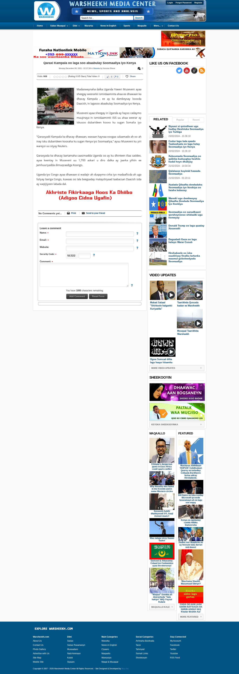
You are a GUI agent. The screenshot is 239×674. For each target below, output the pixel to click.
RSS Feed (175, 657)
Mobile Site (38, 662)
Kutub (70, 657)
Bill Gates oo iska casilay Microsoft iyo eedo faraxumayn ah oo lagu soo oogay (190, 499)
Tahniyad (140, 649)
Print (73, 213)
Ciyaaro (105, 649)
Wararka (96, 68)
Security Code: (47, 254)
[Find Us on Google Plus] (194, 73)
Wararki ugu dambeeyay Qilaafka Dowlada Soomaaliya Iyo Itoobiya (186, 201)
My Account (175, 641)
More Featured (189, 617)
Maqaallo (105, 653)
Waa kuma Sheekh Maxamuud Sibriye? (191, 582)
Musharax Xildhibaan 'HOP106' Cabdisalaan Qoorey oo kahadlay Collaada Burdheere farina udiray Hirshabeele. (191, 471)
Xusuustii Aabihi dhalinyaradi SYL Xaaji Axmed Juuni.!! (162, 513)
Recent (196, 120)
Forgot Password (184, 3)
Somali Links (142, 653)
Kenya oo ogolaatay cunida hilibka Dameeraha (191, 522)
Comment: (46, 261)
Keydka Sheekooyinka (164, 424)
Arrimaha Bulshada (145, 641)
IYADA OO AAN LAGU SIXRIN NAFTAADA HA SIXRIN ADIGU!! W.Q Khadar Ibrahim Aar (190, 608)
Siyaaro (71, 662)
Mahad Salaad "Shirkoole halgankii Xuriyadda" (161, 305)
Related (160, 119)
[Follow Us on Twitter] (179, 73)
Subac (70, 641)
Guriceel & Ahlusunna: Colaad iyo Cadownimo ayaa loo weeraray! (161, 563)
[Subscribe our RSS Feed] (201, 73)
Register (198, 3)
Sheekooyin (141, 657)
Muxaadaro (72, 649)
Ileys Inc (125, 669)
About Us (37, 641)
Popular (180, 120)
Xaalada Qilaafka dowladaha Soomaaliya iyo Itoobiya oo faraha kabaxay (185, 187)
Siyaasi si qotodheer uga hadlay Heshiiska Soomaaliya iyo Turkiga (185, 129)
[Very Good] (63, 76)
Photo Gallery (39, 649)
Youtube (174, 653)
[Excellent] (65, 76)
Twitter (173, 649)
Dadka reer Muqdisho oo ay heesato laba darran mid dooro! (191, 544)
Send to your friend (95, 213)
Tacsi (138, 645)
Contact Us (38, 645)
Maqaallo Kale (160, 607)
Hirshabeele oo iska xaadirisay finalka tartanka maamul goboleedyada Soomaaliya (184, 257)
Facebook (175, 645)
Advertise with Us (41, 653)
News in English (109, 645)
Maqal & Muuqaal (109, 662)
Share (133, 76)
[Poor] (54, 76)
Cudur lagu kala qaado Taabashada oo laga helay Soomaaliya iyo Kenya (184, 144)
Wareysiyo (106, 657)
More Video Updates (163, 368)
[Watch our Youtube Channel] (187, 73)
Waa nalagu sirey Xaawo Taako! (162, 539)
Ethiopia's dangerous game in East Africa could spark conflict (161, 466)
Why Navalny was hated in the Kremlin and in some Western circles (162, 489)
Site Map (37, 657)
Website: (44, 247)
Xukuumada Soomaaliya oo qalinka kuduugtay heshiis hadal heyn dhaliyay (184, 159)
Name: (43, 232)
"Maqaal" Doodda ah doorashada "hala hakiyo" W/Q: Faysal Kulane (162, 598)
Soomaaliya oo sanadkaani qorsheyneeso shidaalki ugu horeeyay (185, 215)
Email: (43, 240)
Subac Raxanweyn (76, 645)
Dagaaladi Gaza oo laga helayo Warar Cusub (182, 240)
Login (170, 3)
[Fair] (57, 76)
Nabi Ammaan (74, 653)
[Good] (60, 76)
